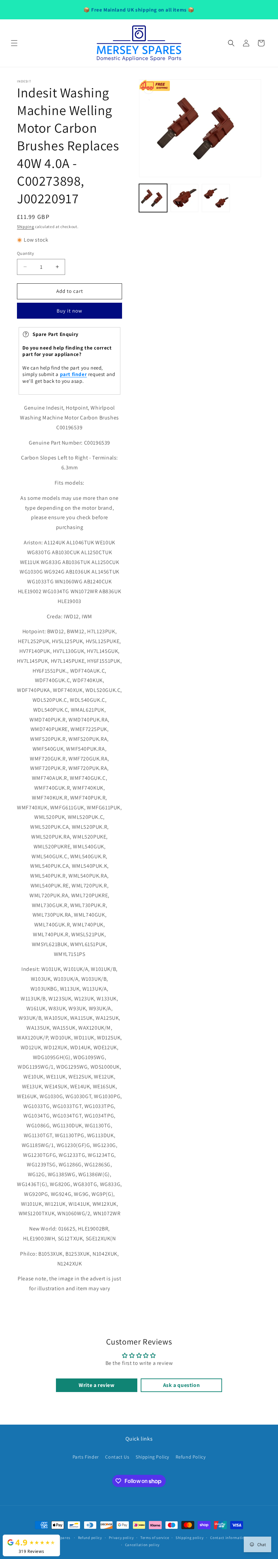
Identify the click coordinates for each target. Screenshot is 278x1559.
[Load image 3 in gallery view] (216, 198)
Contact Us (117, 1457)
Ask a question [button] (181, 1385)
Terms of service (154, 1537)
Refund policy (90, 1537)
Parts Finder (86, 1457)
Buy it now (69, 310)
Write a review (96, 1385)
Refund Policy (191, 1457)
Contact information (228, 1537)
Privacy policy (121, 1537)
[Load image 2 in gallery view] (185, 198)
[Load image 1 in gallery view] (153, 198)
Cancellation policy (142, 1544)
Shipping (25, 226)
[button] (14, 43)
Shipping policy (190, 1537)
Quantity (25, 253)
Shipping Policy (152, 1457)
